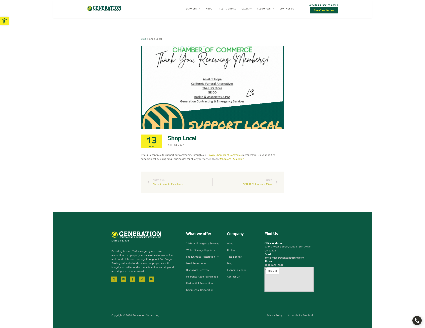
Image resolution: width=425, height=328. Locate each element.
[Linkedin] (123, 279)
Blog (143, 38)
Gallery (247, 8)
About (210, 8)
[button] (4, 21)
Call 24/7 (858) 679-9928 (325, 5)
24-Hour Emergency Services (202, 243)
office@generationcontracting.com (284, 257)
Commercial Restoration (199, 289)
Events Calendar (236, 270)
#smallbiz (238, 158)
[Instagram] (142, 279)
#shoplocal (225, 158)
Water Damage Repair (199, 250)
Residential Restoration (199, 283)
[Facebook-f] (132, 279)
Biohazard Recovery (197, 270)
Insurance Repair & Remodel (202, 276)
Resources (264, 8)
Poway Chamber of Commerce (224, 154)
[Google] (114, 279)
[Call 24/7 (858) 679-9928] (310, 5)
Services (191, 8)
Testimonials (227, 8)
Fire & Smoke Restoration (200, 256)
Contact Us (287, 8)
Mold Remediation (196, 263)
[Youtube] (151, 279)
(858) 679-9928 (273, 265)
